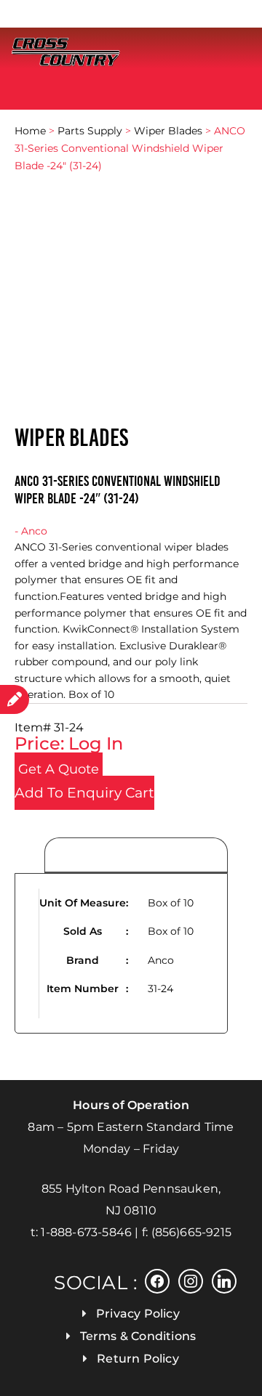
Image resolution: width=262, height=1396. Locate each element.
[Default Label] (224, 1280)
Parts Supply (89, 130)
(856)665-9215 (191, 1232)
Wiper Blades (168, 130)
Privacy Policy (138, 1313)
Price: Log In (69, 743)
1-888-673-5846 (86, 1232)
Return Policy (138, 1358)
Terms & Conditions (138, 1336)
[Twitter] (191, 1280)
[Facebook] (157, 1280)
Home (30, 130)
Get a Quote (58, 769)
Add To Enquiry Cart (84, 792)
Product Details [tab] (136, 856)
